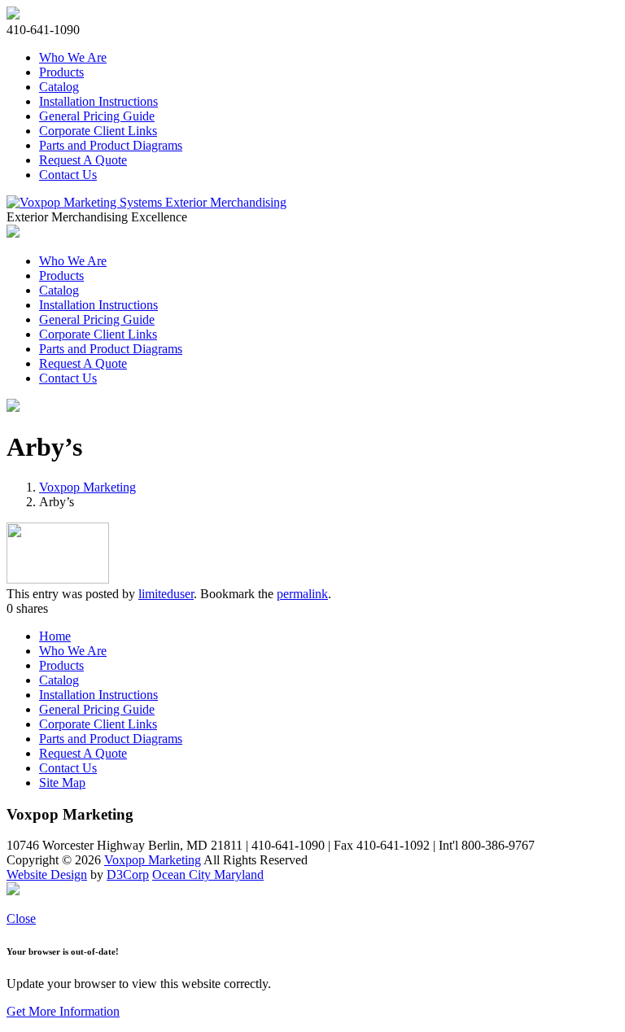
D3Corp (128, 874)
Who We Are (73, 57)
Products (61, 72)
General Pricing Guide (97, 116)
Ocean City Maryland (208, 874)
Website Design (47, 874)
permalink (302, 594)
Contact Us (68, 174)
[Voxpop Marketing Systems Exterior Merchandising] (146, 202)
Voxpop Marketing (87, 487)
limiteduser (166, 594)
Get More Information (63, 1011)
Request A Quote (83, 160)
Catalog (59, 87)
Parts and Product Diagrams (110, 145)
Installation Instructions (98, 101)
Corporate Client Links (98, 131)
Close (21, 918)
